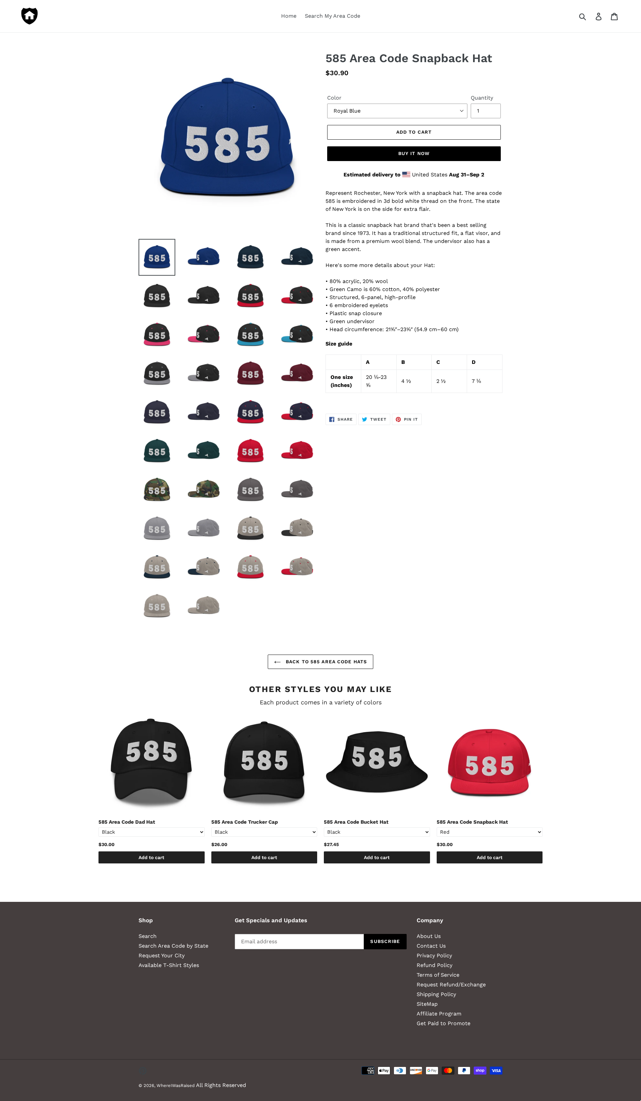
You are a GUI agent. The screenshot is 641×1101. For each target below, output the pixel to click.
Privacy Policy (434, 955)
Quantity (482, 98)
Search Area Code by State (173, 946)
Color (334, 98)
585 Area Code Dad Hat (126, 822)
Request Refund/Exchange (451, 984)
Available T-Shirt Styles (169, 965)
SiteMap (427, 1004)
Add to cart (151, 857)
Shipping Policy (436, 994)
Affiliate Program (439, 1013)
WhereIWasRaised (176, 1085)
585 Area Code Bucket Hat (356, 822)
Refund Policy (434, 965)
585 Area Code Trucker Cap (244, 822)
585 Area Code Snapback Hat (472, 822)
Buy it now (414, 153)
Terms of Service (438, 975)
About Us (429, 936)
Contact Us (431, 946)
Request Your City (162, 955)
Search (148, 936)
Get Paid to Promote (443, 1023)
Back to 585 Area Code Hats (325, 661)
